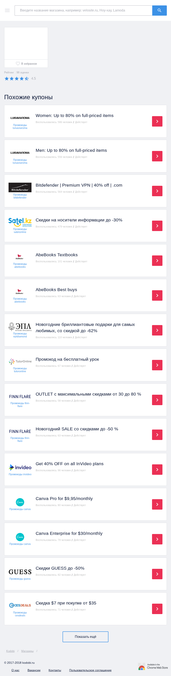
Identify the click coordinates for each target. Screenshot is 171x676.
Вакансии (34, 670)
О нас (15, 670)
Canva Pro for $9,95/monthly (64, 498)
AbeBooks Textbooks (57, 254)
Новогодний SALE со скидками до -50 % (77, 428)
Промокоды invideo (20, 474)
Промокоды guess (20, 578)
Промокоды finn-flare (20, 405)
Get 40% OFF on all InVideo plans (70, 463)
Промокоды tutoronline (20, 370)
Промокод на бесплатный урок (67, 359)
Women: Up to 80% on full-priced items (75, 115)
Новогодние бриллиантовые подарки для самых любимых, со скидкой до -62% (85, 327)
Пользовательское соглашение (90, 670)
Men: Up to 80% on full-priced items (71, 150)
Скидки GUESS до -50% (60, 568)
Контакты (55, 670)
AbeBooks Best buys (56, 289)
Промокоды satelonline (20, 231)
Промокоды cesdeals (20, 614)
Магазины (27, 651)
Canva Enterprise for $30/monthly (69, 533)
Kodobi (10, 651)
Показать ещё (85, 636)
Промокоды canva (20, 509)
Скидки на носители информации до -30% (79, 219)
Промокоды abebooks (20, 265)
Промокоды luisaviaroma (20, 126)
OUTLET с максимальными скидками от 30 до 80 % (88, 394)
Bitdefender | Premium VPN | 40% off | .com (79, 185)
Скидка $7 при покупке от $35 (66, 603)
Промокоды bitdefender (20, 196)
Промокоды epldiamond (20, 335)
